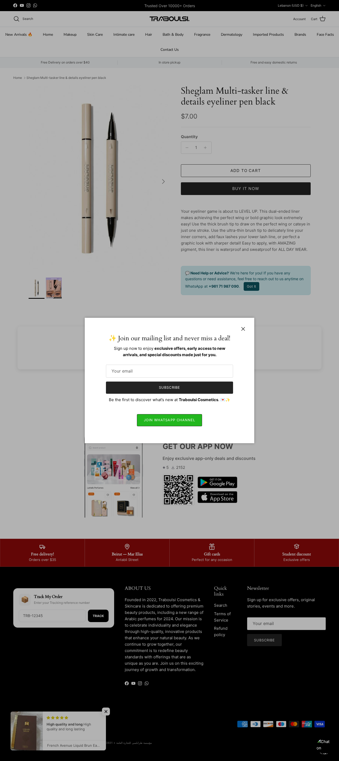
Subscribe (169, 387)
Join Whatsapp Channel (169, 420)
